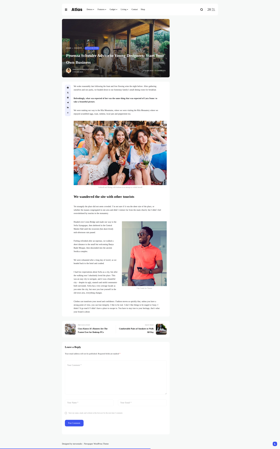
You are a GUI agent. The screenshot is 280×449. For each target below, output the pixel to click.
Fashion (78, 48)
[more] (68, 113)
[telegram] (68, 102)
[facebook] (68, 88)
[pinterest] (68, 97)
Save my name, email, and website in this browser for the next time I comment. (96, 413)
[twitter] (68, 93)
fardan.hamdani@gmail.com (85, 69)
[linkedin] (68, 107)
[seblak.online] (76, 9)
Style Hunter (91, 48)
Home (68, 48)
